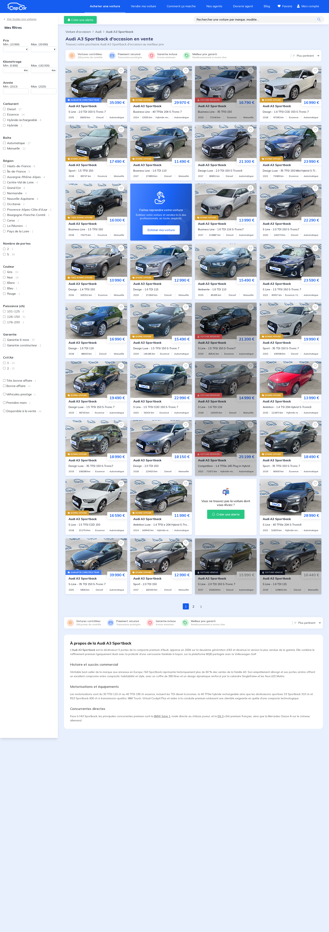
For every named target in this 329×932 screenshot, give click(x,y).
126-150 (16, 317)
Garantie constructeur (24, 345)
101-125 (15, 311)
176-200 (15, 322)
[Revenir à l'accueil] (19, 6)
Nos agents (214, 6)
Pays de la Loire (20, 231)
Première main (18, 403)
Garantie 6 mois (21, 340)
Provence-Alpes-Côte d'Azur (29, 209)
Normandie (17, 193)
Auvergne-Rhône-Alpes (26, 177)
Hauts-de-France (21, 166)
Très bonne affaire (21, 380)
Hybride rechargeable (24, 120)
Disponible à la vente (23, 411)
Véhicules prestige (20, 394)
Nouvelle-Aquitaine (22, 199)
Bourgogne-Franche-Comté (28, 215)
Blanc (13, 283)
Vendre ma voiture (143, 6)
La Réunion (17, 226)
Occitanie (16, 204)
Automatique (19, 143)
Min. (11, 44)
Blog (267, 6)
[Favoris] (121, 70)
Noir (12, 277)
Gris (12, 272)
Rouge (13, 293)
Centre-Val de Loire (22, 182)
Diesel (14, 109)
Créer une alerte (82, 20)
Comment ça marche (181, 6)
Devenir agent (243, 6)
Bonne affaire (18, 386)
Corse (13, 220)
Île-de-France (18, 171)
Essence (16, 114)
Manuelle (16, 148)
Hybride (14, 125)
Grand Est (16, 188)
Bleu (12, 288)
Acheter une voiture (105, 6)
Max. (39, 44)
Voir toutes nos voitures (22, 19)
